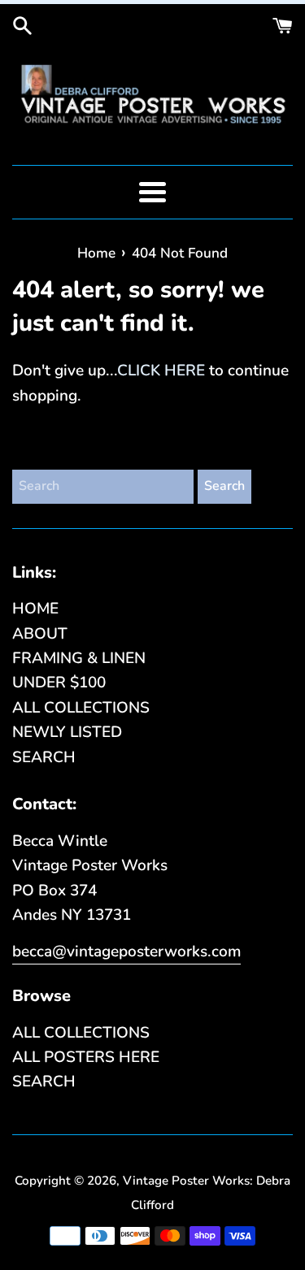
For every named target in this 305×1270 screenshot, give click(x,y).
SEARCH (44, 757)
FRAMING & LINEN (79, 658)
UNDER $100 (59, 682)
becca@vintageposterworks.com (126, 951)
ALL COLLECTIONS (81, 707)
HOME (35, 608)
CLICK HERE (161, 370)
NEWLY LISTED (67, 732)
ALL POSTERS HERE (85, 1057)
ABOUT (40, 633)
